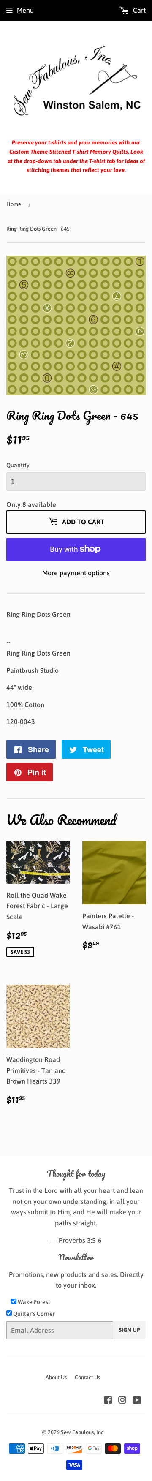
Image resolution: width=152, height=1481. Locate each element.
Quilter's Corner (33, 1313)
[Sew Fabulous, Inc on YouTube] (137, 1401)
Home (13, 204)
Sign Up (129, 1329)
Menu (25, 10)
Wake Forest (33, 1302)
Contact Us (87, 1377)
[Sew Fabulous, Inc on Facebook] (107, 1401)
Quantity (18, 465)
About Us (56, 1377)
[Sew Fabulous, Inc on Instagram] (122, 1401)
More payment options (76, 573)
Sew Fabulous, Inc (82, 1432)
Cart (138, 10)
